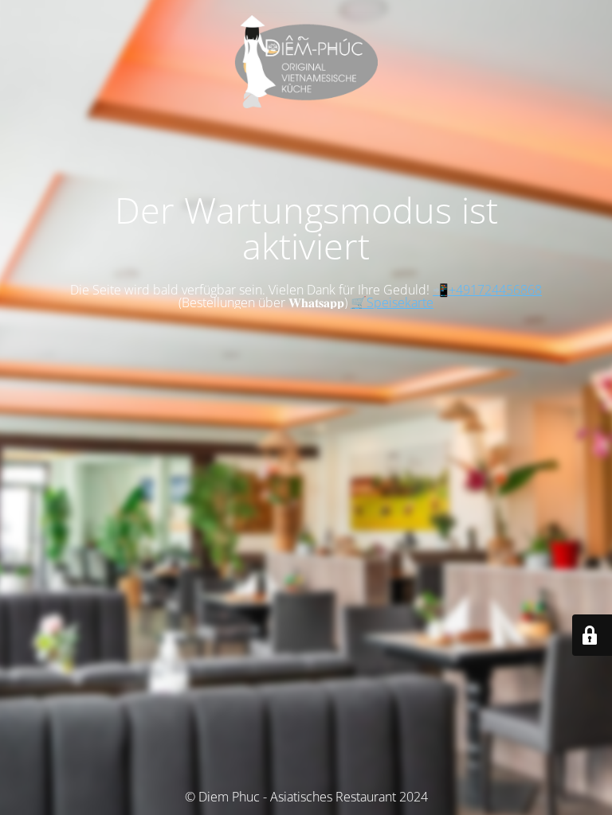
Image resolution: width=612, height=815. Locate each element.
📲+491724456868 (487, 289)
